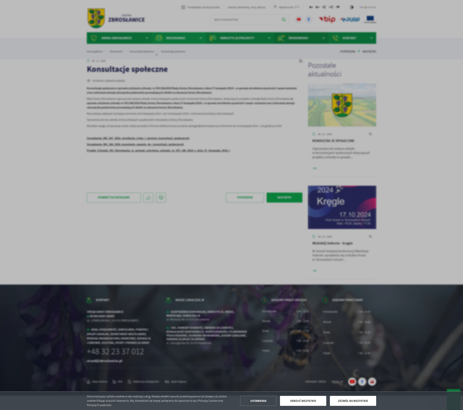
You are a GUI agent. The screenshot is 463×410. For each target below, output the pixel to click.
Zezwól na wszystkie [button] (353, 401)
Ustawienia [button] (258, 401)
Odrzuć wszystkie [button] (303, 401)
